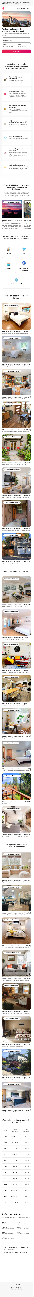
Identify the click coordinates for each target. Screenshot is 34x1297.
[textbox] (9, 46)
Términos (19, 1289)
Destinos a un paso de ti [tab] (8, 1217)
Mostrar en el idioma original (10, 3)
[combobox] (16, 41)
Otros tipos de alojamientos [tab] (25, 1217)
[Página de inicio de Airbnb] (3, 8)
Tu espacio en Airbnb (23, 8)
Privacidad (13, 1289)
